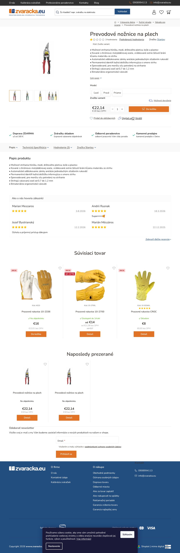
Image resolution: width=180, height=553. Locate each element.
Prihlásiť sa (66, 454)
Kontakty (83, 2)
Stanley (161, 39)
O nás (12, 2)
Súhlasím (127, 534)
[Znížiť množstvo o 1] (112, 109)
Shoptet (145, 546)
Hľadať (122, 11)
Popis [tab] (12, 147)
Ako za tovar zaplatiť (103, 491)
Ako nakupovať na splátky (106, 495)
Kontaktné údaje (59, 477)
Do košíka (151, 109)
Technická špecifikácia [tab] (34, 147)
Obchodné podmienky (104, 473)
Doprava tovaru (101, 482)
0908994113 (140, 2)
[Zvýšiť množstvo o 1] (122, 109)
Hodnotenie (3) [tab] (62, 147)
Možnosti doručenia (162, 100)
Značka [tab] (85, 147)
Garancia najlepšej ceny (105, 509)
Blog (96, 2)
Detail (90, 334)
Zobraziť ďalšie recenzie (158, 239)
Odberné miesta (101, 486)
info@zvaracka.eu (162, 2)
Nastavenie (54, 546)
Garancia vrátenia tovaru (105, 505)
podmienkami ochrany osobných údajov (103, 446)
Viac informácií (83, 538)
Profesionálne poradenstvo (60, 2)
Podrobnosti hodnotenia (131, 39)
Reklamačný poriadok (104, 500)
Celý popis (94, 78)
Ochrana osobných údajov (106, 477)
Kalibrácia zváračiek (30, 2)
